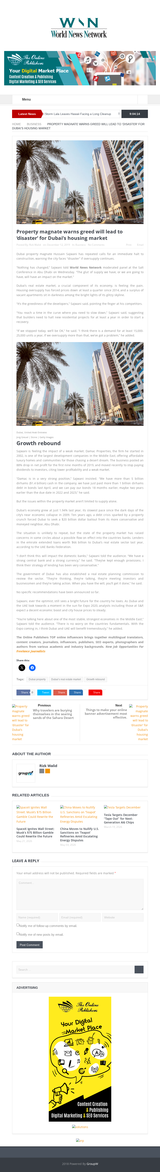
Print (128, 245)
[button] (80, 386)
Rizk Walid (35, 245)
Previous (44, 705)
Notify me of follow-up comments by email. (48, 926)
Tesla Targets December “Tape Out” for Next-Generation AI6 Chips (121, 818)
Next (118, 705)
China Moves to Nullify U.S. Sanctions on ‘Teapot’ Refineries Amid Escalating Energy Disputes (79, 834)
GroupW (92, 1164)
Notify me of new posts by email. (41, 934)
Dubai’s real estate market (66, 679)
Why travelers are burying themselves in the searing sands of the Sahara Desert (53, 714)
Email (140, 245)
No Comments (96, 245)
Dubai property (37, 679)
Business (80, 245)
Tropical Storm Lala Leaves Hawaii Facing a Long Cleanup (53, 114)
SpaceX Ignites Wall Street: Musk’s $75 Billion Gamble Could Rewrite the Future (35, 832)
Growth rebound (95, 679)
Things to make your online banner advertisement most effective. (106, 713)
